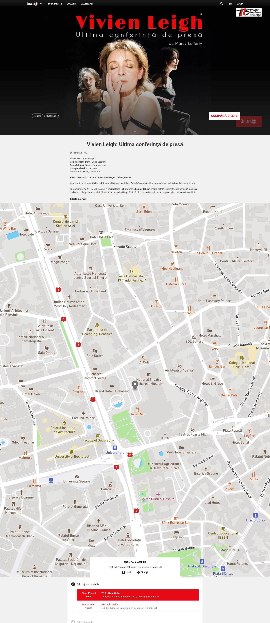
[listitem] (138, 595)
